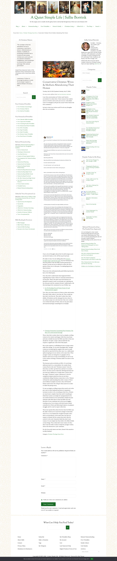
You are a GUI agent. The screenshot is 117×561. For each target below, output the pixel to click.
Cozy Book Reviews (22, 154)
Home (19, 537)
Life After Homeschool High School (26, 178)
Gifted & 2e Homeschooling (24, 210)
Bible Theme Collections (23, 224)
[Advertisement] (58, 47)
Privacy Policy (21, 546)
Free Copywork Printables (24, 121)
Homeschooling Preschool (24, 176)
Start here (97, 63)
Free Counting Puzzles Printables (25, 123)
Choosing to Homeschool (23, 152)
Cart (61, 543)
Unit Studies (84, 546)
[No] (115, 559)
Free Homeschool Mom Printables (26, 125)
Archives (83, 549)
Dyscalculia (20, 203)
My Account (63, 540)
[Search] (67, 527)
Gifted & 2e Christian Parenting (25, 208)
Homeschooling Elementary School (26, 169)
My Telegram (42, 546)
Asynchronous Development (24, 201)
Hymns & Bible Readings (23, 227)
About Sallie (21, 540)
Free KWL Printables (22, 127)
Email (43, 486)
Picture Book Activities (23, 183)
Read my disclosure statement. (64, 94)
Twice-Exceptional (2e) (23, 214)
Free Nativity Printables (23, 111)
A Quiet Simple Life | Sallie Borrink (58, 17)
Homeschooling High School (24, 171)
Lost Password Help (65, 546)
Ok (92, 559)
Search (97, 26)
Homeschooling (32, 26)
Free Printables (45, 26)
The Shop (89, 26)
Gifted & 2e (80, 26)
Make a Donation (43, 540)
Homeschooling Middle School (25, 174)
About (23, 26)
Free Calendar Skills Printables (25, 119)
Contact (20, 543)
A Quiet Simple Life (52, 556)
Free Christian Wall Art (23, 109)
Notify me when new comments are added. (55, 499)
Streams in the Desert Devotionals (26, 229)
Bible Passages (21, 222)
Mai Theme (81, 556)
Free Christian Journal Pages (24, 106)
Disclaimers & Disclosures (25, 549)
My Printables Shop (65, 537)
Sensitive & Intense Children (24, 212)
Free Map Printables (22, 130)
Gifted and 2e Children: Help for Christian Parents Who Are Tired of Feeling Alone (25, 198)
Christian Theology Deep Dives (56, 434)
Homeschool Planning (22, 162)
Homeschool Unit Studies (23, 164)
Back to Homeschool (22, 150)
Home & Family (57, 26)
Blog (17, 26)
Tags (40, 543)
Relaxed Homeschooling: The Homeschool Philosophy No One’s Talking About (89, 245)
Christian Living (69, 26)
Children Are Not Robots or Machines (90, 266)
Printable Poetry (21, 186)
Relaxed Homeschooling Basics (25, 188)
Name (43, 479)
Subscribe (41, 537)
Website (43, 493)
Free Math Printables (22, 132)
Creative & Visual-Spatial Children (26, 156)
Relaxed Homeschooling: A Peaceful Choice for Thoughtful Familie (24, 146)
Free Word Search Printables (24, 136)
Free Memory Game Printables (25, 134)
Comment (44, 455)
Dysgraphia (20, 206)
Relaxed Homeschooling (87, 537)
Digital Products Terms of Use (68, 549)
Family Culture (85, 543)
